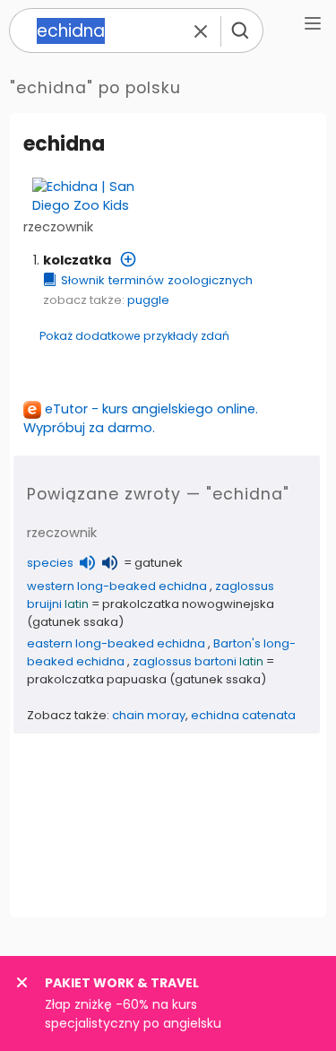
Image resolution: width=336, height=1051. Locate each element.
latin (77, 604)
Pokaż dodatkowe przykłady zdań (134, 335)
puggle (148, 299)
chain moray (148, 715)
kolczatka (77, 260)
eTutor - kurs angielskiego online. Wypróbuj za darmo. (140, 418)
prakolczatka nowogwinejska (188, 603)
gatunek (158, 562)
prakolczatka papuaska (97, 679)
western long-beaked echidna (117, 586)
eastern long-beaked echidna (116, 643)
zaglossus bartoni (185, 661)
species (50, 562)
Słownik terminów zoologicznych (157, 280)
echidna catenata (243, 715)
